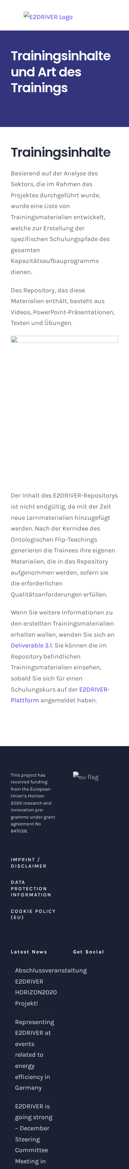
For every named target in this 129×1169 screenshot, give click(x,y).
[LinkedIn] (94, 971)
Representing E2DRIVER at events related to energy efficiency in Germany (33, 1055)
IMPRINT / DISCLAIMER (29, 863)
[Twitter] (75, 971)
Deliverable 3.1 (31, 645)
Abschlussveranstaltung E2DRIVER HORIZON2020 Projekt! (33, 986)
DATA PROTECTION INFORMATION (31, 888)
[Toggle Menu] (114, 15)
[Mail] (85, 971)
